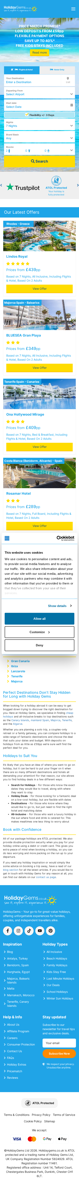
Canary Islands (20, 720)
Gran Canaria (20, 661)
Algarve (17, 723)
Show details (57, 605)
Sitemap (49, 1121)
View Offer (40, 288)
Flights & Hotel (25, 70)
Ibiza (14, 666)
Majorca (16, 681)
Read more (39, 52)
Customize (37, 632)
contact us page (46, 877)
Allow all (39, 618)
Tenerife (16, 676)
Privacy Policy (41, 1114)
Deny (39, 645)
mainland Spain (40, 720)
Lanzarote (18, 671)
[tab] (22, 70)
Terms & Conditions (16, 1114)
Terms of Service (64, 1114)
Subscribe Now (59, 1053)
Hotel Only (59, 70)
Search (41, 161)
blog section (10, 869)
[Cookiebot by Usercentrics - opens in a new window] (56, 538)
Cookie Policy (33, 1121)
